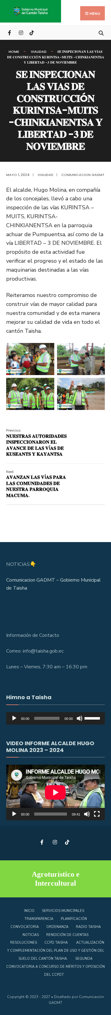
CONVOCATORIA (24, 927)
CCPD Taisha (56, 942)
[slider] (93, 717)
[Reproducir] (14, 718)
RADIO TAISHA (88, 927)
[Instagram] (20, 32)
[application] (55, 718)
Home (14, 51)
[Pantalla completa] (97, 814)
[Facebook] (10, 32)
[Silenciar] (79, 718)
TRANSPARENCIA (38, 919)
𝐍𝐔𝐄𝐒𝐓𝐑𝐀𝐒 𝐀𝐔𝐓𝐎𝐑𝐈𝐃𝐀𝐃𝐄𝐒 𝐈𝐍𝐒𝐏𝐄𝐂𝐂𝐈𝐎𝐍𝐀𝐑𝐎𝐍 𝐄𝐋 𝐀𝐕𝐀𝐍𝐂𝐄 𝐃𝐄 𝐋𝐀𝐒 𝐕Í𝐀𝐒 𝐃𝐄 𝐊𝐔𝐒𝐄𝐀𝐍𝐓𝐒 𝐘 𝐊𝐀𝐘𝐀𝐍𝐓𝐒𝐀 (36, 442)
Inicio (29, 910)
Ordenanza (57, 927)
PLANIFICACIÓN (74, 919)
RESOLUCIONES (23, 942)
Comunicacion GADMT (83, 174)
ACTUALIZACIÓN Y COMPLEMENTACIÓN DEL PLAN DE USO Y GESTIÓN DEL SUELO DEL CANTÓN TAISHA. (55, 950)
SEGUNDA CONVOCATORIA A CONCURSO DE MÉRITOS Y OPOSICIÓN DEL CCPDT (55, 966)
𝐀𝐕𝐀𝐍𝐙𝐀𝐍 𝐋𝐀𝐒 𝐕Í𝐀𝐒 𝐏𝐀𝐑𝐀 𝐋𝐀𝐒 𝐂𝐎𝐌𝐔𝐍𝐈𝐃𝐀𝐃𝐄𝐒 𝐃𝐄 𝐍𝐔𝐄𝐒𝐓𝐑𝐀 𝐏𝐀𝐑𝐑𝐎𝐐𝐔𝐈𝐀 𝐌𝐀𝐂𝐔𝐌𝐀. (36, 484)
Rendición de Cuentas (67, 935)
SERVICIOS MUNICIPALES (63, 910)
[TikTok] (31, 32)
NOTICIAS (31, 935)
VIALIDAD (39, 51)
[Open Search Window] (101, 32)
